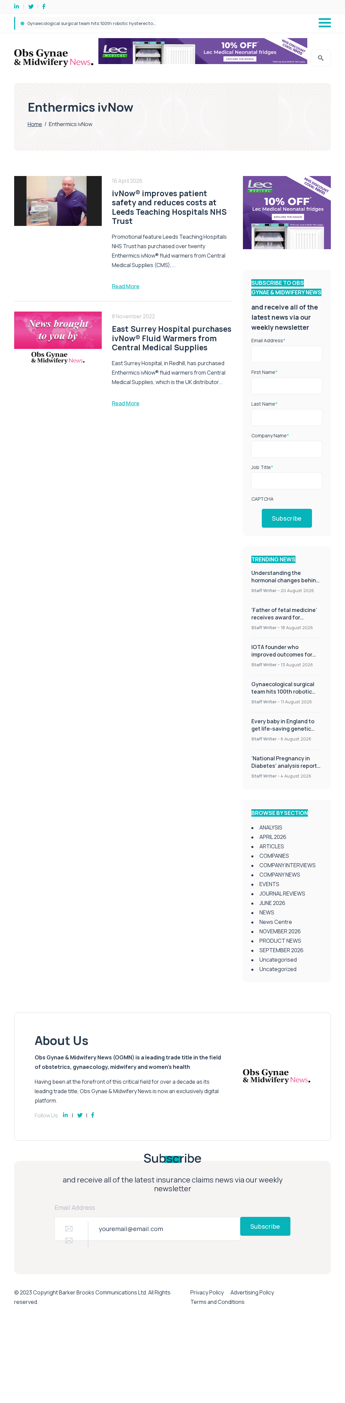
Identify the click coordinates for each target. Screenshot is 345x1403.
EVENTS (269, 884)
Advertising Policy (252, 1292)
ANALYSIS (270, 827)
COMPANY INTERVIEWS (287, 865)
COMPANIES (274, 855)
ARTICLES (271, 846)
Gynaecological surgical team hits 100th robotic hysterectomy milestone (283, 691)
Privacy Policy (207, 1292)
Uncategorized (277, 969)
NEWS (266, 912)
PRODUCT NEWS (280, 940)
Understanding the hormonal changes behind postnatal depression (285, 580)
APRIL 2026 (272, 837)
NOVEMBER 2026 (280, 931)
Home (35, 124)
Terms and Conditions (217, 1302)
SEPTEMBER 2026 (281, 950)
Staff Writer (264, 590)
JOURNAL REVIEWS (282, 893)
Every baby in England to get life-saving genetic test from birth (92, 23)
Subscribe (287, 518)
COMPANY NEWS (279, 874)
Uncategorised (278, 959)
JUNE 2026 (272, 903)
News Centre (275, 922)
